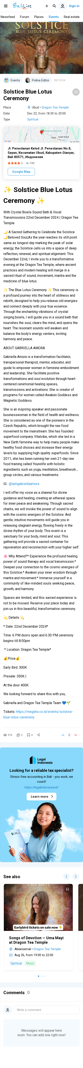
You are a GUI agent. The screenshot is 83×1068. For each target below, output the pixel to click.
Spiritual (32, 119)
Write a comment (29, 1010)
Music (30, 963)
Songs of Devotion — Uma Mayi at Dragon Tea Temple (36, 940)
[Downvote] (76, 735)
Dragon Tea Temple (55, 107)
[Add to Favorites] (76, 92)
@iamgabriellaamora (24, 484)
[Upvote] (63, 735)
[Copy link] (38, 735)
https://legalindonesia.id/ (41, 787)
